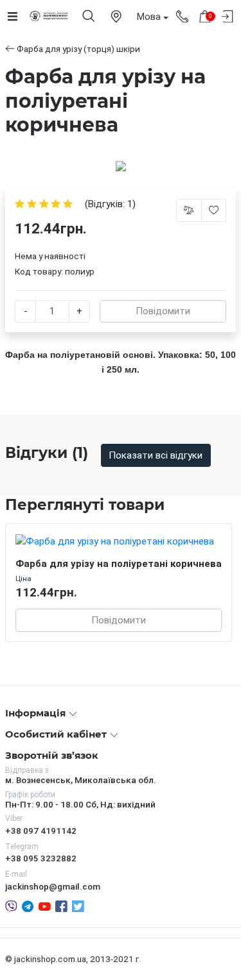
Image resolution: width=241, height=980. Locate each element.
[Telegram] (27, 905)
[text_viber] (11, 905)
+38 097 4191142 (40, 830)
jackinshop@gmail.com (52, 886)
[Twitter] (78, 905)
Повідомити (163, 311)
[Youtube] (45, 905)
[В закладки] (214, 210)
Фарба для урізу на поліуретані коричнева (118, 564)
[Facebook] (61, 905)
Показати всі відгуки (155, 455)
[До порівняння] (189, 210)
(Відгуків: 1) (110, 204)
